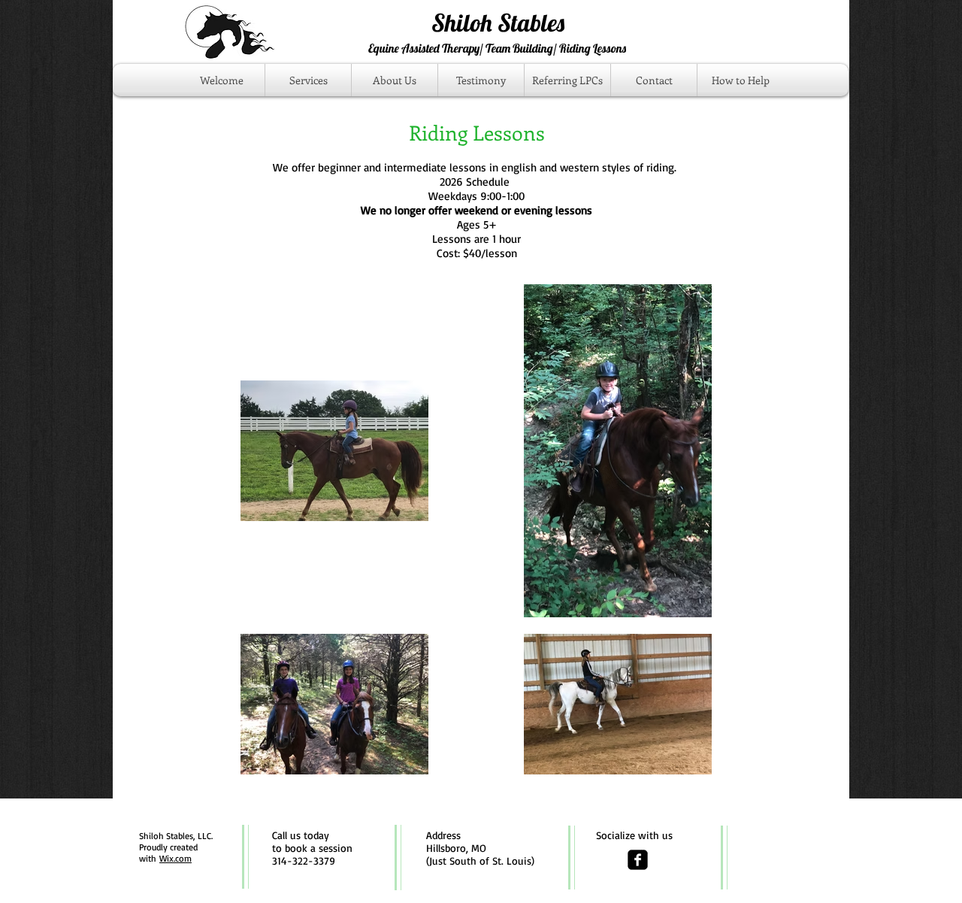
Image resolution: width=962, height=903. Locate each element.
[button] (308, 80)
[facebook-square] (638, 860)
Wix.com (175, 858)
